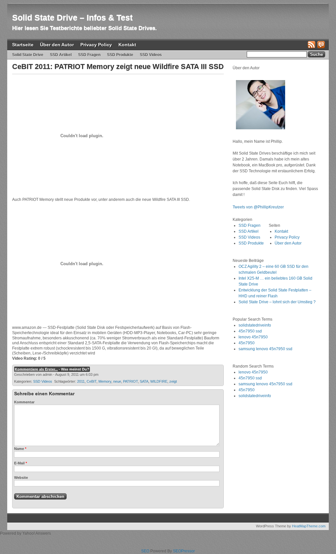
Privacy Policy (96, 44)
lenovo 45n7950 (253, 337)
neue (117, 381)
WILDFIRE (158, 381)
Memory (104, 381)
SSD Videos (151, 55)
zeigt (173, 381)
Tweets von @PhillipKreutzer (259, 207)
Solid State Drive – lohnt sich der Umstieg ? (277, 302)
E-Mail (20, 463)
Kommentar (24, 402)
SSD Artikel (61, 55)
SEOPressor (184, 551)
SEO (145, 551)
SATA (144, 381)
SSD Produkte (120, 55)
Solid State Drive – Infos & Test (72, 17)
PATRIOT (130, 381)
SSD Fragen (89, 55)
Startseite (22, 44)
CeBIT (91, 381)
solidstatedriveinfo (255, 325)
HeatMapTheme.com (309, 526)
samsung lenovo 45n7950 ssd (265, 349)
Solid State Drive (27, 55)
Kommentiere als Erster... (36, 369)
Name (20, 449)
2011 (81, 381)
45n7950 (247, 343)
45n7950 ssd (250, 331)
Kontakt (127, 44)
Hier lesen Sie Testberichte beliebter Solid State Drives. (84, 28)
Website (21, 477)
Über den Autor (57, 44)
